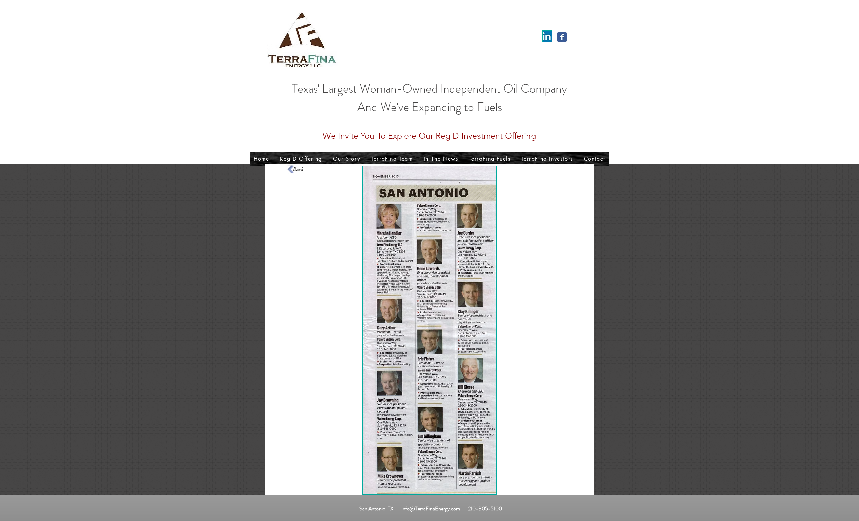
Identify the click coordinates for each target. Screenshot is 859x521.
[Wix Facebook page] (562, 37)
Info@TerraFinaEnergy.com (430, 508)
